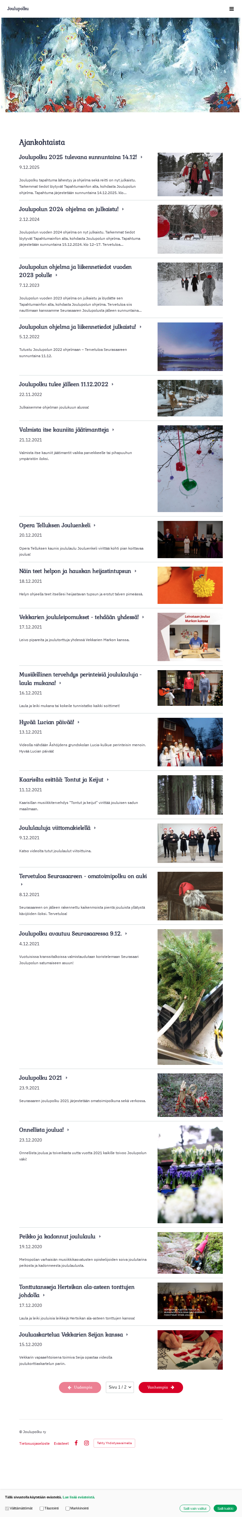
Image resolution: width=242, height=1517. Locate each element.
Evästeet (61, 1443)
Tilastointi (51, 1508)
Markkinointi (79, 1508)
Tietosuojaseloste (34, 1443)
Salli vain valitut (194, 1508)
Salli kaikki (225, 1508)
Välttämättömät (21, 1508)
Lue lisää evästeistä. (79, 1497)
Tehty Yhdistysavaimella (114, 1443)
